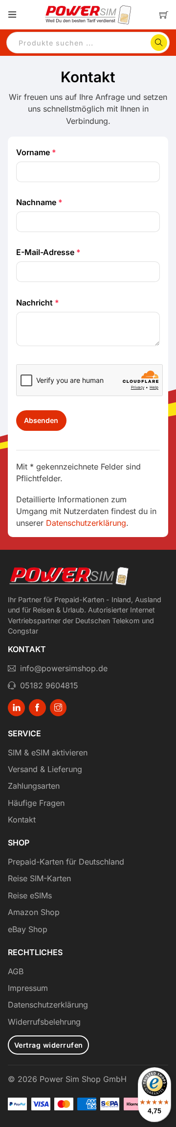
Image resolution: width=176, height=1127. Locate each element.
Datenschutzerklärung (86, 523)
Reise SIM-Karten (39, 878)
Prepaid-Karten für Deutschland (66, 862)
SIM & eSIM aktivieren (48, 752)
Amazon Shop (34, 912)
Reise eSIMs (30, 895)
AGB (15, 971)
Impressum (28, 988)
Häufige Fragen (36, 803)
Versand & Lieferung (45, 769)
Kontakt (22, 819)
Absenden (41, 420)
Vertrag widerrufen (48, 1045)
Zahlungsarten (34, 786)
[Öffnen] (12, 14)
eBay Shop (27, 929)
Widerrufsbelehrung (44, 1022)
